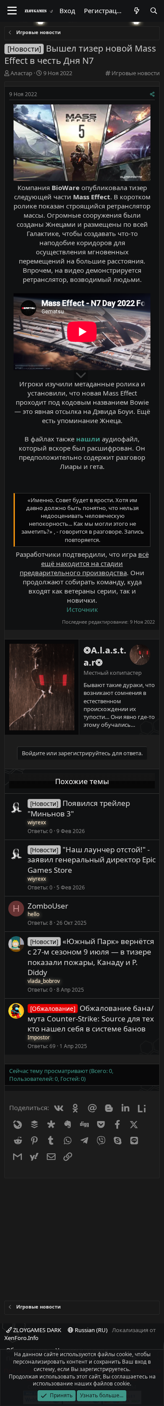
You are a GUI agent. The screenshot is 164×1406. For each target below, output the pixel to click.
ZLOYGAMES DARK (36, 1330)
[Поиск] (153, 11)
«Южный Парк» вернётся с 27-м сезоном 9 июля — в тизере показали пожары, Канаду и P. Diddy (91, 956)
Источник (82, 609)
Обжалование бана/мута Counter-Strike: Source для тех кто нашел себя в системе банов (91, 1018)
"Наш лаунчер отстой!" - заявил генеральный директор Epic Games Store (92, 859)
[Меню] (12, 11)
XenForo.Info (21, 1338)
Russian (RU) (90, 1330)
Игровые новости (136, 73)
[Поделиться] (152, 95)
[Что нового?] (136, 11)
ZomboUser (48, 906)
